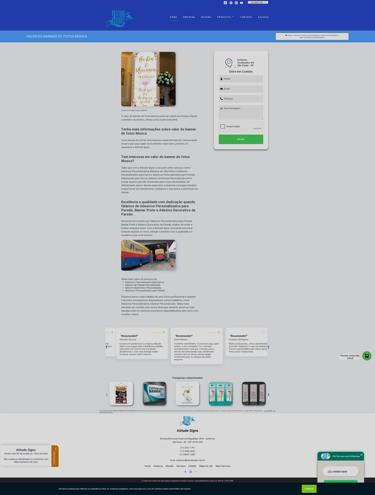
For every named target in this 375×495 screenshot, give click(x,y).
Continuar (309, 489)
